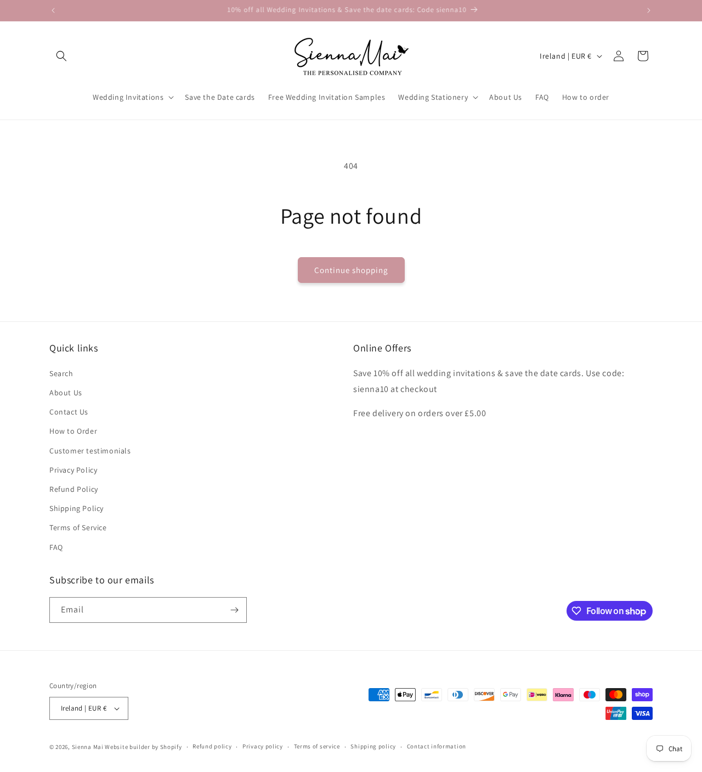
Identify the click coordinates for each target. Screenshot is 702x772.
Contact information (436, 746)
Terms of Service (78, 527)
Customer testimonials (90, 451)
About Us (65, 393)
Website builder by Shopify (143, 747)
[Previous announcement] (53, 10)
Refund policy (212, 746)
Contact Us (68, 412)
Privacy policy (262, 746)
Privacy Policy (73, 470)
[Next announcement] (649, 10)
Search (61, 373)
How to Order (73, 431)
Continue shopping (351, 270)
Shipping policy (373, 746)
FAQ (56, 547)
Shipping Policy (76, 508)
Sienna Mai (88, 747)
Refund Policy (73, 489)
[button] (61, 56)
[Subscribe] (234, 610)
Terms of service (317, 746)
